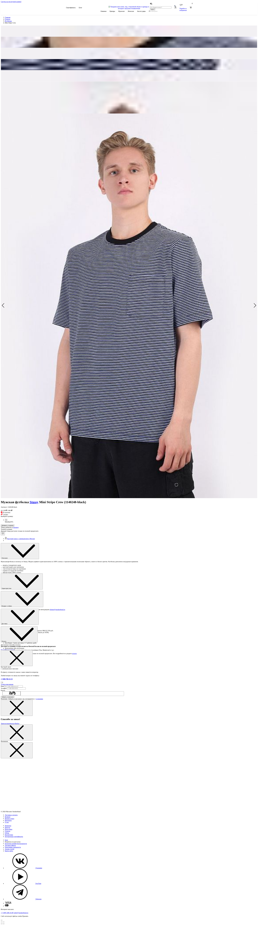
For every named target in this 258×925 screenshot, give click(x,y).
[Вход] (175, 7)
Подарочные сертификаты (14, 836)
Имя (2, 686)
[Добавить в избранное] (3, 533)
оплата (74, 653)
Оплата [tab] (4, 641)
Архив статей (9, 849)
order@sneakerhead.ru (21, 913)
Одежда (7, 831)
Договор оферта (10, 845)
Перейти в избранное (183, 9)
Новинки (103, 11)
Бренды (112, 11)
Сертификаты (71, 7)
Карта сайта (9, 851)
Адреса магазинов (7, 684)
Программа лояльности (13, 847)
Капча (3, 690)
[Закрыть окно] (17, 658)
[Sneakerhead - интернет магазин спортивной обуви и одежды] (129, 8)
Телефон (4, 688)
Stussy (34, 502)
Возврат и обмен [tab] (7, 606)
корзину (16, 527)
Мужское (121, 11)
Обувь (7, 833)
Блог (80, 7)
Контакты (8, 820)
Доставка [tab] (5, 623)
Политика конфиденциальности (16, 843)
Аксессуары (141, 11)
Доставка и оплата (11, 815)
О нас (7, 822)
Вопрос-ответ (9, 818)
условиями (39, 699)
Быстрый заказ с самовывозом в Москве (21, 539)
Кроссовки (8, 829)
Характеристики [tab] (7, 588)
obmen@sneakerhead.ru (57, 609)
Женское (131, 11)
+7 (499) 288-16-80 (7, 913)
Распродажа (9, 835)
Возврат (7, 817)
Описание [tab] (5, 558)
